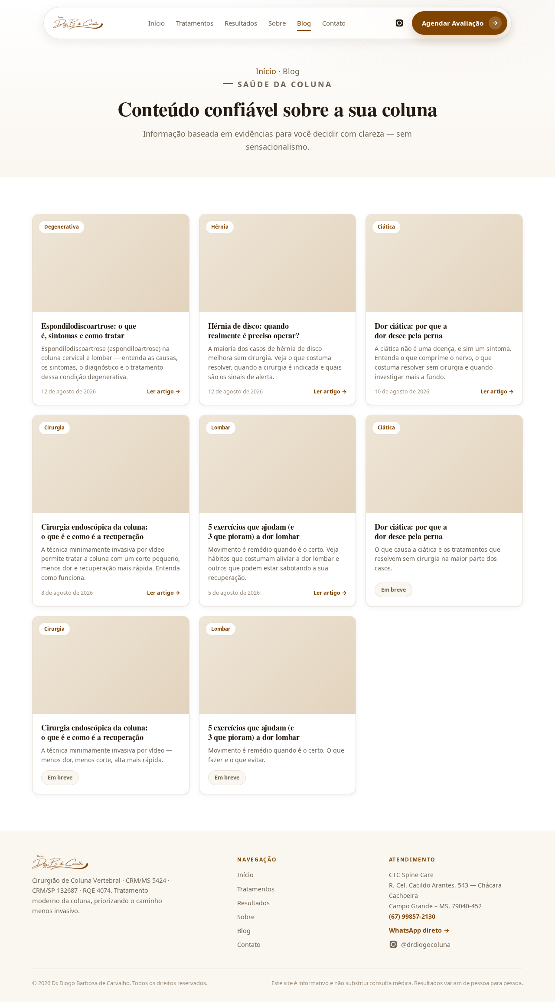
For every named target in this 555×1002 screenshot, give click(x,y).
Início (156, 23)
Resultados (241, 23)
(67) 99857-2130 (412, 916)
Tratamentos (194, 23)
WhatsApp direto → (419, 930)
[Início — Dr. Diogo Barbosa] (78, 22)
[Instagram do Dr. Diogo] (399, 23)
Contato (334, 23)
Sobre (277, 23)
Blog (304, 23)
